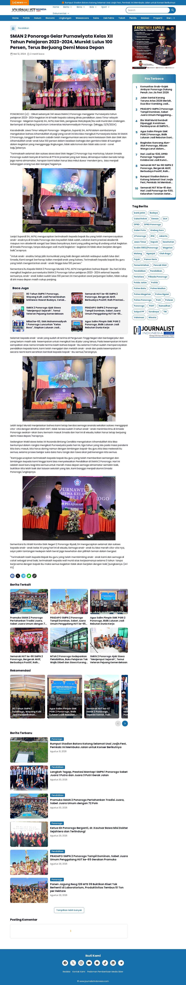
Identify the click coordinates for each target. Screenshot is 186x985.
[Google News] (97, 963)
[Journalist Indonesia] (29, 10)
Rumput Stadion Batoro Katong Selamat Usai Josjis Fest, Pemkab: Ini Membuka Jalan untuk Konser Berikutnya (66, 2)
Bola (92, 7)
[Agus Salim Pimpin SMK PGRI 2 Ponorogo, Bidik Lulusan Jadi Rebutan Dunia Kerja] (77, 326)
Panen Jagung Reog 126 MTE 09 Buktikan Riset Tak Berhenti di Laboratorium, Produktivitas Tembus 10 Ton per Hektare (87, 887)
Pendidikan (58, 767)
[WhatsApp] (29, 576)
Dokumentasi (59, 13)
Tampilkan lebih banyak (69, 910)
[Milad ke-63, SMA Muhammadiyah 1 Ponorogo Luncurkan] (18, 326)
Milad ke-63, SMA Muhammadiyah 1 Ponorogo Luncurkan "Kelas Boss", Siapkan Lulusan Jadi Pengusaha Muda (46, 324)
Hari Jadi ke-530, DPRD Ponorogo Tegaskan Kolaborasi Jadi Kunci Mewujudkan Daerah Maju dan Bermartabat (155, 157)
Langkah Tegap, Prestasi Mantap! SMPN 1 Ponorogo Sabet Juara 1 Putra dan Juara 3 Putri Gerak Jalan (89, 773)
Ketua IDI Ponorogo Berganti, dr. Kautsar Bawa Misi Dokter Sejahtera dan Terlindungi (89, 829)
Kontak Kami (79, 971)
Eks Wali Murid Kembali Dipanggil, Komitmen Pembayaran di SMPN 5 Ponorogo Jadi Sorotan (154, 123)
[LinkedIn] (113, 963)
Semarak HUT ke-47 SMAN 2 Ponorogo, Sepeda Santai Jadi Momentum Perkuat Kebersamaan (98, 711)
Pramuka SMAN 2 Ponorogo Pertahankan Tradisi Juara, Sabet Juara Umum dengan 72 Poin (28, 620)
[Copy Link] (34, 576)
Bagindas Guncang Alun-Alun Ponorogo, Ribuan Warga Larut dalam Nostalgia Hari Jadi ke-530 (156, 145)
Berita (66, 7)
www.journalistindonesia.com (94, 981)
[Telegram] (23, 576)
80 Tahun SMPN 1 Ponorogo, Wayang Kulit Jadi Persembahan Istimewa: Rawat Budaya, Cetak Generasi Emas (45, 296)
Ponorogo (57, 739)
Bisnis (79, 7)
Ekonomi (50, 18)
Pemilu (133, 18)
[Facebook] (12, 576)
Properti (157, 18)
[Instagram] (81, 963)
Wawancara (82, 18)
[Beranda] (13, 28)
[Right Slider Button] (173, 18)
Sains (96, 18)
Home (56, 7)
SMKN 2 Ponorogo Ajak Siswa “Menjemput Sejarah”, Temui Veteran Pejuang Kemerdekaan (45, 310)
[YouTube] (89, 963)
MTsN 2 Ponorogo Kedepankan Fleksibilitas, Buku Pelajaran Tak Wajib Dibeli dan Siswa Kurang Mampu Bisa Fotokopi (69, 659)
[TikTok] (105, 963)
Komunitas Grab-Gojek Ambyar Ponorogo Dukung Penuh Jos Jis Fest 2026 (156, 89)
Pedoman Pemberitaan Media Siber (105, 971)
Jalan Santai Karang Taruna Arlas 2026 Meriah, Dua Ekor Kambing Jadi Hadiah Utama (155, 100)
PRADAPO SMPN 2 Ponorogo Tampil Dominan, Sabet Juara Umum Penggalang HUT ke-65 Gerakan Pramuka (102, 310)
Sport (104, 7)
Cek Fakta (108, 18)
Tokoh (121, 18)
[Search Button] (173, 10)
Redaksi (66, 971)
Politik (26, 18)
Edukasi (145, 18)
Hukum (37, 18)
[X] (18, 576)
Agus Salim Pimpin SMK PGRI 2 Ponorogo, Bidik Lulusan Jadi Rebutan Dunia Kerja (102, 324)
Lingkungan (65, 18)
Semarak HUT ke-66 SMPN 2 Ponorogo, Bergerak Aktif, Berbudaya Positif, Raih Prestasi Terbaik (104, 296)
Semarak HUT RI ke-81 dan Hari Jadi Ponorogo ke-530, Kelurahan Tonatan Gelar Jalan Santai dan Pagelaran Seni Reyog (156, 190)
